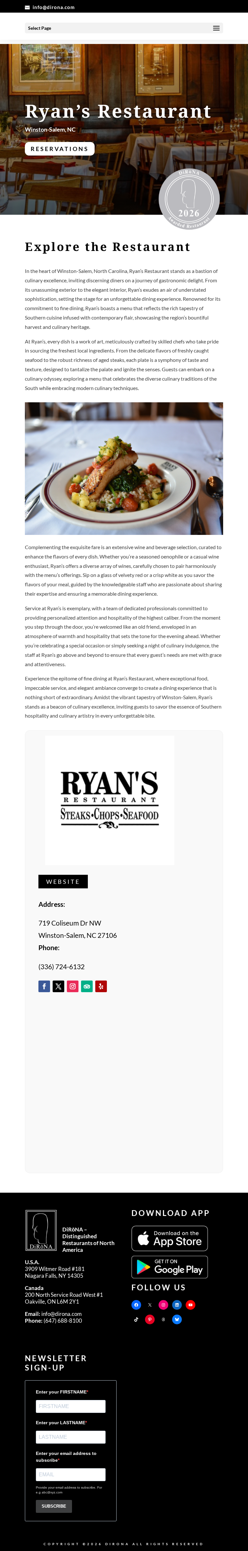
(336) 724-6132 (61, 966)
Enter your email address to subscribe (66, 1457)
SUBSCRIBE (54, 1506)
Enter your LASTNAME (60, 1422)
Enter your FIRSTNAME (61, 1391)
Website (63, 881)
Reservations (60, 148)
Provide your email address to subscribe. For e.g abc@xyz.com (69, 1490)
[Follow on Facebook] (44, 986)
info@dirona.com (53, 1313)
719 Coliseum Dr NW (69, 923)
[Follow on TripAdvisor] (87, 986)
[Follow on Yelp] (101, 986)
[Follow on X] (58, 986)
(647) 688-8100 (53, 1320)
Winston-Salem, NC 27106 (77, 935)
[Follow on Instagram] (72, 986)
